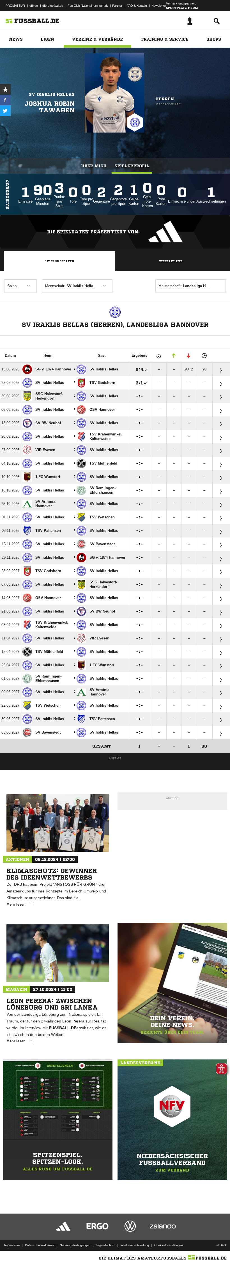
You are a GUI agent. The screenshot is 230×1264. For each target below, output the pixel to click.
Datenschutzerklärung (40, 1245)
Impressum (12, 1245)
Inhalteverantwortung (134, 1245)
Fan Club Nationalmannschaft (88, 5)
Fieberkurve (170, 261)
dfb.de (33, 5)
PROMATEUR (15, 5)
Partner (117, 5)
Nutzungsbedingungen (75, 1245)
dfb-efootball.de (52, 5)
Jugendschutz (105, 1245)
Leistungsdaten (59, 261)
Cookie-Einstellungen (168, 1245)
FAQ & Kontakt (137, 5)
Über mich (94, 166)
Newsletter (158, 5)
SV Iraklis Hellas (52, 94)
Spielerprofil (131, 166)
